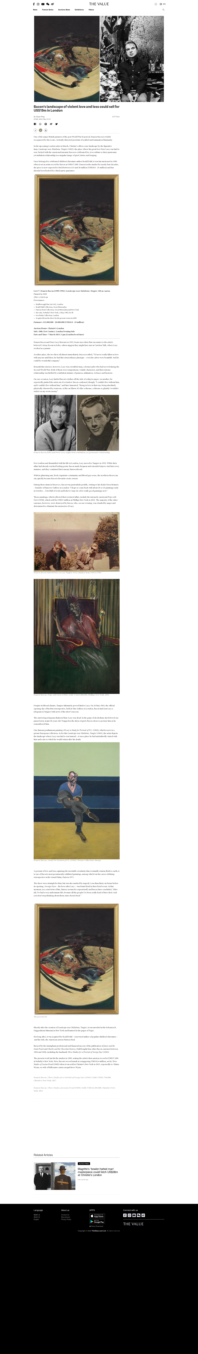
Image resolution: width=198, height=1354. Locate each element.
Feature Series (47, 9)
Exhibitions (79, 9)
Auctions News (64, 9)
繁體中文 (37, 1290)
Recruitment (65, 1292)
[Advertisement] (77, 1197)
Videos (91, 9)
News (35, 9)
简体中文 (37, 1292)
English (36, 1294)
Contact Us (65, 1290)
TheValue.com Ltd (99, 1306)
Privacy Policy (66, 1294)
